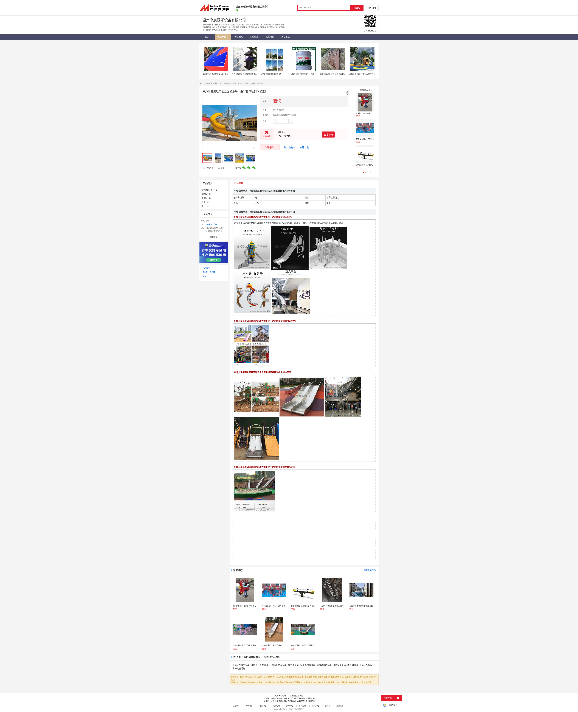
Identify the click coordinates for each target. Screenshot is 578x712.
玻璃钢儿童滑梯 (324, 665)
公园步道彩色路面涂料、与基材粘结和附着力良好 (310, 74)
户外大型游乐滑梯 (241, 665)
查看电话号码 (211, 224)
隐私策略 (289, 705)
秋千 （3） (206, 206)
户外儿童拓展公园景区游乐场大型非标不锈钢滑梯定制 (293, 698)
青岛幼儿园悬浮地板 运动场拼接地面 (217, 74)
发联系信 (269, 147)
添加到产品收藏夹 (209, 272)
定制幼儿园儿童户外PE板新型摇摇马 (370, 113)
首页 (201, 83)
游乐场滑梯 (293, 665)
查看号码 (328, 134)
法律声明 (315, 705)
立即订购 (304, 147)
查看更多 (213, 237)
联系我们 (249, 705)
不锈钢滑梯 (352, 665)
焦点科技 (292, 709)
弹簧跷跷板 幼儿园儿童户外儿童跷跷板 (371, 164)
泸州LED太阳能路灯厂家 (271, 74)
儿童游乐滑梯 (339, 665)
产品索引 (206, 268)
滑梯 (216, 83)
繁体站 (327, 705)
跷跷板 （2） (207, 194)
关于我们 (236, 705)
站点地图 (276, 705)
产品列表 (208, 83)
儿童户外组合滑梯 (278, 665)
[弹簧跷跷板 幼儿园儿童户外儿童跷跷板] (365, 154)
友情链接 (339, 705)
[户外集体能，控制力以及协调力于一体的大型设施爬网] (365, 128)
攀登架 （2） (207, 198)
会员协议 (302, 705)
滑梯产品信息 (280, 695)
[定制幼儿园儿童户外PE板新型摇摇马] (365, 102)
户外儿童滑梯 (239, 668)
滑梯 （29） (206, 202)
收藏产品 (209, 167)
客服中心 (263, 705)
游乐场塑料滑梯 (307, 665)
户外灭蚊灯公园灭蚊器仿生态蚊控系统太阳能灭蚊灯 (252, 74)
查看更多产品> (370, 570)
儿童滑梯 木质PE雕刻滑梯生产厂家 (363, 74)
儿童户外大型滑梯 (259, 665)
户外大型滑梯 (366, 665)
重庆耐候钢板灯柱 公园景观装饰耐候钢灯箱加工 (339, 74)
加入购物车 (289, 147)
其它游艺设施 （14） (210, 190)
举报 (222, 167)
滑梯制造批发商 (296, 695)
